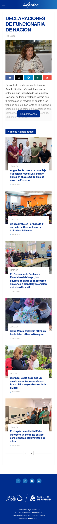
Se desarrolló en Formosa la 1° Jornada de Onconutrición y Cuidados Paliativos (27, 227)
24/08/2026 (15, 392)
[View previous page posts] (26, 453)
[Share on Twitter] (19, 77)
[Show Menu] (3, 4)
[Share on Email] (47, 77)
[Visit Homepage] (31, 5)
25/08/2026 (15, 234)
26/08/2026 (15, 184)
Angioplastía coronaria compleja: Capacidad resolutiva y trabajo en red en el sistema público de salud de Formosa (28, 175)
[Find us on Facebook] (18, 480)
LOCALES (14, 166)
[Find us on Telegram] (32, 480)
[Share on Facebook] (9, 77)
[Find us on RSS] (39, 480)
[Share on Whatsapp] (38, 77)
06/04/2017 (10, 35)
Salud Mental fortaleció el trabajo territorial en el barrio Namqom (28, 332)
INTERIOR (14, 270)
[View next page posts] (31, 453)
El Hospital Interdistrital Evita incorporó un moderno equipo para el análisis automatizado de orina (27, 436)
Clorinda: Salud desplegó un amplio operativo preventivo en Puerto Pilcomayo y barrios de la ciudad (28, 382)
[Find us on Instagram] (25, 480)
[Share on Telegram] (28, 77)
